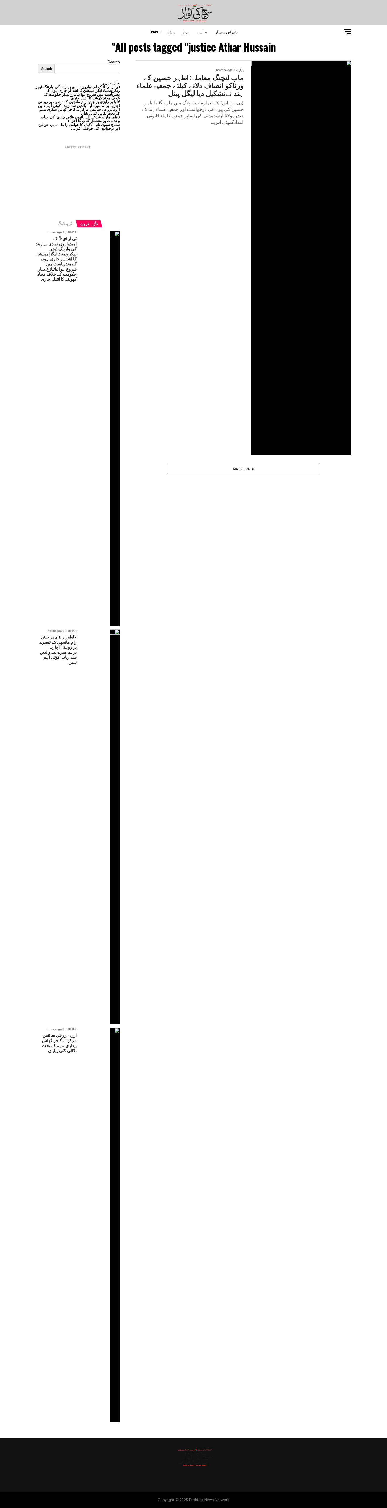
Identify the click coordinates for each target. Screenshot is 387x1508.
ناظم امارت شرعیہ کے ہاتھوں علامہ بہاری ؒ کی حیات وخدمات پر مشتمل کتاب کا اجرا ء (80, 119)
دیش (171, 31)
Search (114, 62)
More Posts (244, 469)
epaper (155, 31)
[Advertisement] (78, 183)
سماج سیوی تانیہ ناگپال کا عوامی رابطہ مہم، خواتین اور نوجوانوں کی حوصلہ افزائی (79, 127)
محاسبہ (202, 31)
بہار (186, 31)
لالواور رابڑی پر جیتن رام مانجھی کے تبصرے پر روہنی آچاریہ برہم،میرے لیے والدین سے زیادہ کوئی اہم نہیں (79, 104)
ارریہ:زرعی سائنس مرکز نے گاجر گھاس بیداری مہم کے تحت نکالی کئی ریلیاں (79, 111)
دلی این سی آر (226, 31)
